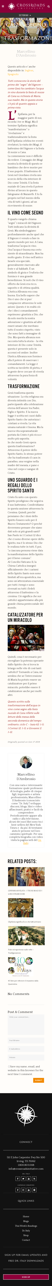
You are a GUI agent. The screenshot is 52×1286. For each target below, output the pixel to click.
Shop (26, 1235)
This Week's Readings (26, 1226)
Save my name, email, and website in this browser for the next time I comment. (25, 1070)
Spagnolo (13, 74)
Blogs (26, 1221)
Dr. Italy (26, 1230)
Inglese (29, 70)
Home (26, 1216)
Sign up (26, 1277)
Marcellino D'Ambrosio (26, 54)
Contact (26, 1240)
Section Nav (23, 15)
